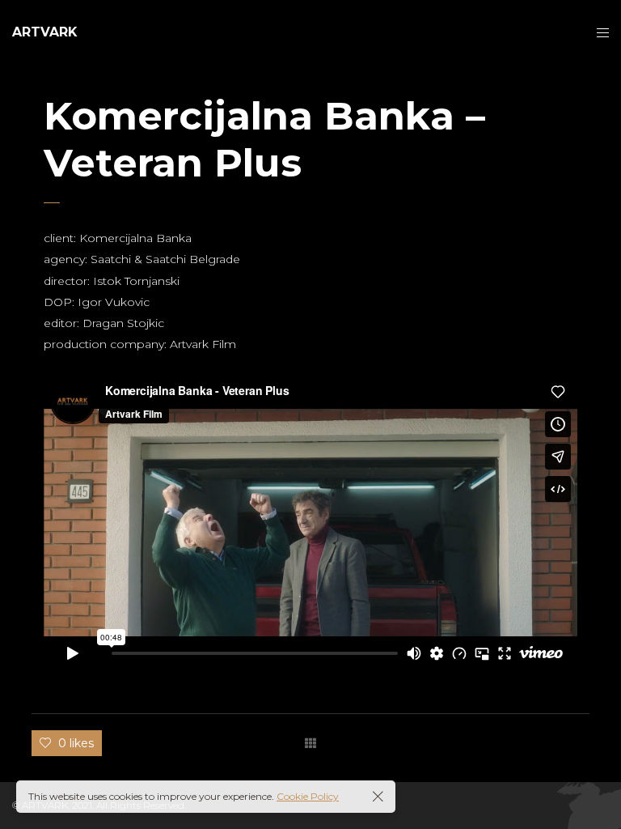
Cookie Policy (308, 796)
